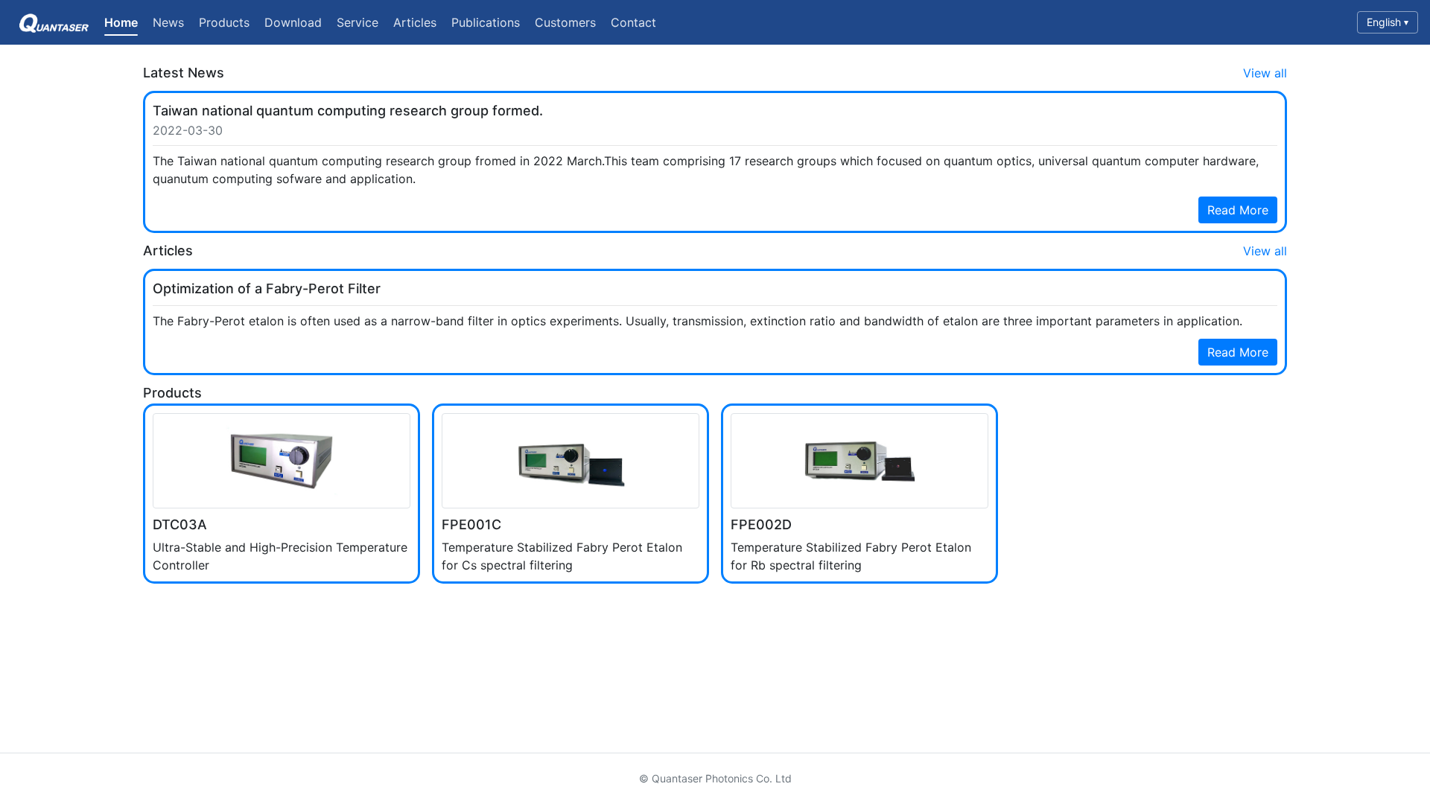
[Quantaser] (52, 22)
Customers (565, 22)
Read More (1237, 209)
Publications (485, 22)
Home (121, 22)
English (1387, 22)
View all (1265, 73)
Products (224, 22)
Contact (633, 22)
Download (293, 22)
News (168, 22)
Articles (414, 22)
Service (357, 22)
